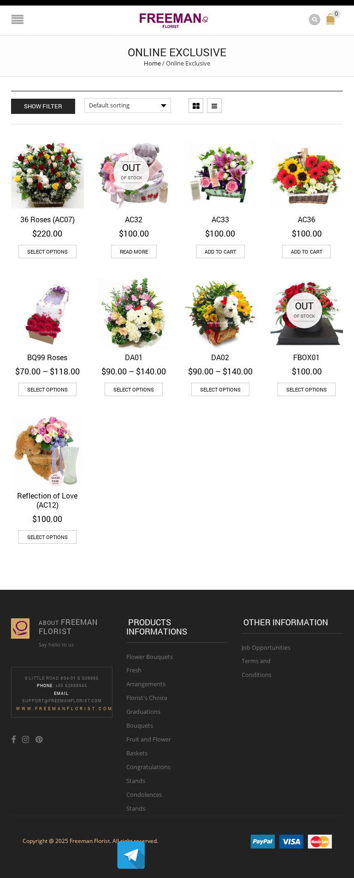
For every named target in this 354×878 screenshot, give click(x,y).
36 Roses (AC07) (47, 219)
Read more (134, 251)
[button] (220, 251)
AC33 (220, 219)
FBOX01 (306, 357)
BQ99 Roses (47, 357)
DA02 (220, 357)
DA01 (134, 357)
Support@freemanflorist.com (62, 700)
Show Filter (43, 106)
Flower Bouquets (149, 657)
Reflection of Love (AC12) (47, 500)
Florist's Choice (146, 698)
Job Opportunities (266, 647)
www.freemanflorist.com (64, 708)
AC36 (306, 219)
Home (152, 63)
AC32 (133, 219)
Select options (47, 251)
